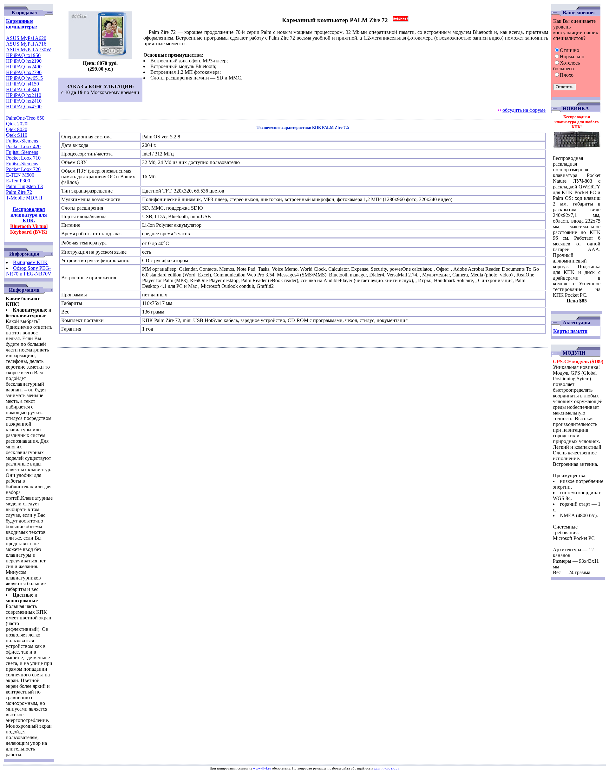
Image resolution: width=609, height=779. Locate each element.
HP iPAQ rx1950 (23, 55)
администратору (386, 768)
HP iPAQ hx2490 (24, 66)
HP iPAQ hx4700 (24, 106)
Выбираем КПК (30, 262)
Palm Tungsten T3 (24, 186)
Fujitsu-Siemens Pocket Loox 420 (23, 143)
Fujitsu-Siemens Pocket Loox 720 (23, 166)
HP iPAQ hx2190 (24, 61)
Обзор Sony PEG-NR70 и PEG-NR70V (28, 270)
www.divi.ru (262, 768)
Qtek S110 (16, 135)
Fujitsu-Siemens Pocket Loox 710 (23, 155)
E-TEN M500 (20, 175)
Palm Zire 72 (19, 192)
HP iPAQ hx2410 (24, 101)
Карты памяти (570, 331)
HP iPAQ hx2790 (24, 72)
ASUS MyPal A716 (26, 44)
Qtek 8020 (16, 129)
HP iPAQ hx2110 (23, 95)
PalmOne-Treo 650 (25, 118)
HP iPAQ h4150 (22, 83)
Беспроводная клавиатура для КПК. (29, 220)
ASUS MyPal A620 (26, 38)
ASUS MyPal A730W (28, 49)
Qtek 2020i (17, 123)
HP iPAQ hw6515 (24, 78)
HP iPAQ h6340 (22, 89)
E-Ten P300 (18, 180)
